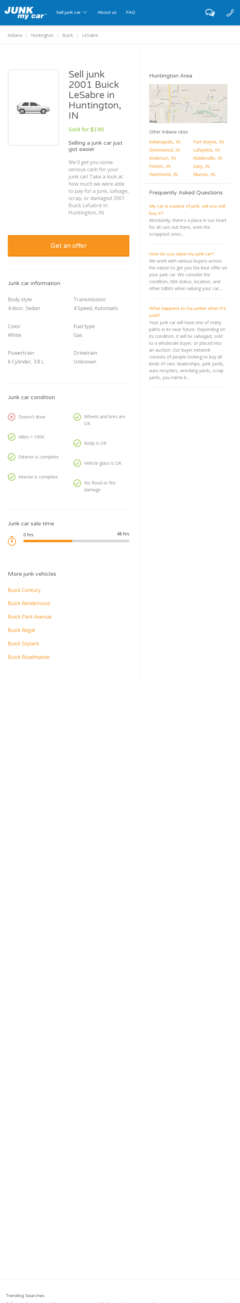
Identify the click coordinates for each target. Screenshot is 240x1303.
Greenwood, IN (164, 150)
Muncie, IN (204, 174)
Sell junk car (69, 12)
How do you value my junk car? (181, 254)
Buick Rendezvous (29, 603)
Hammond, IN (163, 174)
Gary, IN (201, 166)
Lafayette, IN (206, 150)
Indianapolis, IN (164, 142)
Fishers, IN (160, 166)
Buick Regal (21, 630)
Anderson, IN (162, 158)
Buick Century (24, 590)
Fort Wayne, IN (208, 142)
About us (107, 12)
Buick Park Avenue (30, 616)
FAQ (130, 12)
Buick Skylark (23, 643)
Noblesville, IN (207, 158)
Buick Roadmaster (29, 657)
